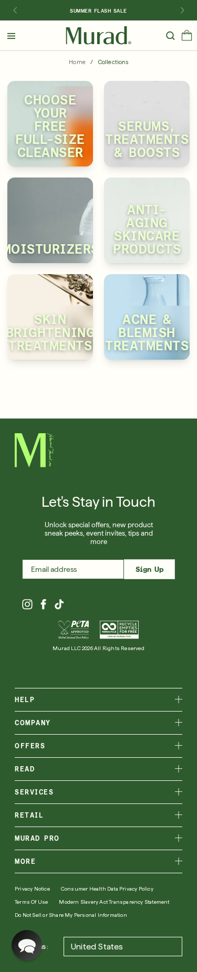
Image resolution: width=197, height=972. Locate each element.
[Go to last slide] (14, 10)
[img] (98, 35)
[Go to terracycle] (119, 630)
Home (77, 62)
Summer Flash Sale (98, 10)
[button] (186, 37)
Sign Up (149, 569)
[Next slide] (182, 10)
